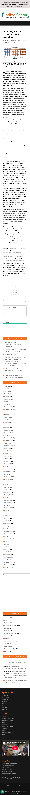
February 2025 (8, 432)
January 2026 (7, 404)
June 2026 (7, 391)
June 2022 (7, 515)
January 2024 (7, 466)
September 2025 (8, 414)
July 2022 (6, 513)
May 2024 (6, 456)
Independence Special (9, 641)
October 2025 (7, 412)
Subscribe (4, 707)
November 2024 (8, 440)
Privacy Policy (5, 697)
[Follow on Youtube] (14, 778)
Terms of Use (5, 699)
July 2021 (6, 544)
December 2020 (8, 562)
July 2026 (6, 388)
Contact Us (4, 709)
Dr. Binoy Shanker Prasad (10, 660)
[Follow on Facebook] (3, 778)
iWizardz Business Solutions (21, 785)
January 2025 (7, 435)
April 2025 (6, 427)
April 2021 (6, 552)
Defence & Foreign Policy (10, 625)
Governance (7, 636)
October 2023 (7, 474)
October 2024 (7, 443)
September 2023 (8, 476)
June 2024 (7, 453)
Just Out (6, 643)
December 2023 (8, 469)
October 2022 (7, 505)
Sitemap (4, 705)
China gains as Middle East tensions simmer (16, 349)
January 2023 (7, 497)
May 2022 (6, 518)
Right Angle (7, 646)
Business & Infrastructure (10, 623)
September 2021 (8, 539)
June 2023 (7, 484)
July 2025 (6, 419)
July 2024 (6, 451)
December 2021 (8, 531)
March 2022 (7, 523)
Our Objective (5, 695)
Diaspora (6, 628)
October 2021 (7, 536)
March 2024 (7, 461)
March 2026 (7, 399)
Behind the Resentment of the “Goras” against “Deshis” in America (16, 662)
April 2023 (6, 489)
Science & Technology (9, 648)
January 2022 (7, 528)
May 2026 (6, 394)
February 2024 (8, 463)
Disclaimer (4, 701)
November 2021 (8, 533)
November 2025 (8, 409)
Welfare (6, 651)
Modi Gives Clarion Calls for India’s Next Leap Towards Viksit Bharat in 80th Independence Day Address (15, 359)
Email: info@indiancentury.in (9, 773)
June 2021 (7, 546)
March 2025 (7, 430)
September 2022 (8, 508)
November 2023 (8, 471)
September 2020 (8, 570)
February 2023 (8, 495)
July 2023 (6, 482)
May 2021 (6, 549)
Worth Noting (8, 373)
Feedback (4, 703)
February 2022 (8, 526)
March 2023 (7, 492)
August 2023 (7, 479)
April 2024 (6, 458)
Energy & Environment (10, 633)
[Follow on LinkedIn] (11, 778)
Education (6, 630)
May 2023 (6, 487)
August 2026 (7, 386)
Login (25, 301)
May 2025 (6, 425)
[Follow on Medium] (19, 778)
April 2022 (6, 520)
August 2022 (7, 510)
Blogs (5, 620)
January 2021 (7, 559)
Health (6, 638)
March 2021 (7, 554)
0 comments (13, 42)
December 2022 (8, 500)
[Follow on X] (8, 778)
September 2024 (8, 445)
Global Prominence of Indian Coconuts (14, 352)
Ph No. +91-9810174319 (8, 771)
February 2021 (8, 557)
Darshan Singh (8, 40)
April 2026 (6, 396)
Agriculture (7, 617)
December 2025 (8, 407)
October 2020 (7, 567)
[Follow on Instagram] (5, 778)
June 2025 (7, 422)
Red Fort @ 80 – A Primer (11, 354)
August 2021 (7, 541)
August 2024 (7, 448)
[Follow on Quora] (16, 778)
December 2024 (8, 438)
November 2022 (8, 502)
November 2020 (8, 565)
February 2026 (8, 401)
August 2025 (7, 417)
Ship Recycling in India (10, 342)
